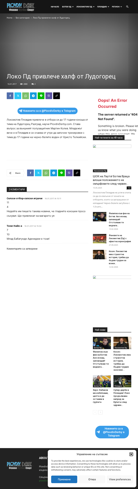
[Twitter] (17, 95)
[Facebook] (10, 95)
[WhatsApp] (25, 95)
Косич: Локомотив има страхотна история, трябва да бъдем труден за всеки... (119, 257)
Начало (55, 6)
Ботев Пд (66, 6)
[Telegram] (33, 95)
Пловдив (102, 6)
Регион (115, 6)
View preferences (120, 479)
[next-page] (100, 412)
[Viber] (48, 95)
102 (129, 188)
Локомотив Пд (84, 6)
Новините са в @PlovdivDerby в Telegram (49, 110)
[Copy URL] (56, 95)
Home (9, 17)
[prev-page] (95, 412)
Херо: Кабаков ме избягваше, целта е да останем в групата (100, 396)
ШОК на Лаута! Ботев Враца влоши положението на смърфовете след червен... (111, 180)
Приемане (64, 479)
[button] (131, 454)
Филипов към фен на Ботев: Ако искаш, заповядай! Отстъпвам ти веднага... (119, 219)
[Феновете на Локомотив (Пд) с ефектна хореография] (99, 238)
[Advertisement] (47, 149)
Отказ (92, 479)
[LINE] (41, 95)
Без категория (23, 17)
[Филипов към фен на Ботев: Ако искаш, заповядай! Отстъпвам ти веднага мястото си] (99, 216)
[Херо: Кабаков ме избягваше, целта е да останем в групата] (102, 381)
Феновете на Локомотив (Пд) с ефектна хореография (120, 238)
